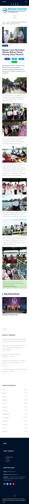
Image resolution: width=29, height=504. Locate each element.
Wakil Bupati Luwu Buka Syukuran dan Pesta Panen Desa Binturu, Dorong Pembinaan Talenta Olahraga (13, 347)
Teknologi (4, 431)
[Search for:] (7, 2)
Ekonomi (4, 396)
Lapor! (8, 461)
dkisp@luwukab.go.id (12, 474)
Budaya (4, 393)
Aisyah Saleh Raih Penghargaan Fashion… (14, 314)
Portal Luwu (9, 457)
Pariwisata (5, 410)
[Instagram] (15, 4)
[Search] (25, 2)
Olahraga (4, 407)
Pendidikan (5, 421)
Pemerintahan (5, 417)
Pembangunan (6, 414)
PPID (7, 459)
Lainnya (4, 403)
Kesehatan (5, 400)
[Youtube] (18, 4)
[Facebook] (11, 4)
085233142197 (11, 471)
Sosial (3, 428)
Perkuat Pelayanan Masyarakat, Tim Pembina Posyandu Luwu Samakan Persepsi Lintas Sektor (13, 362)
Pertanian (4, 424)
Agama (4, 389)
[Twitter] (13, 4)
